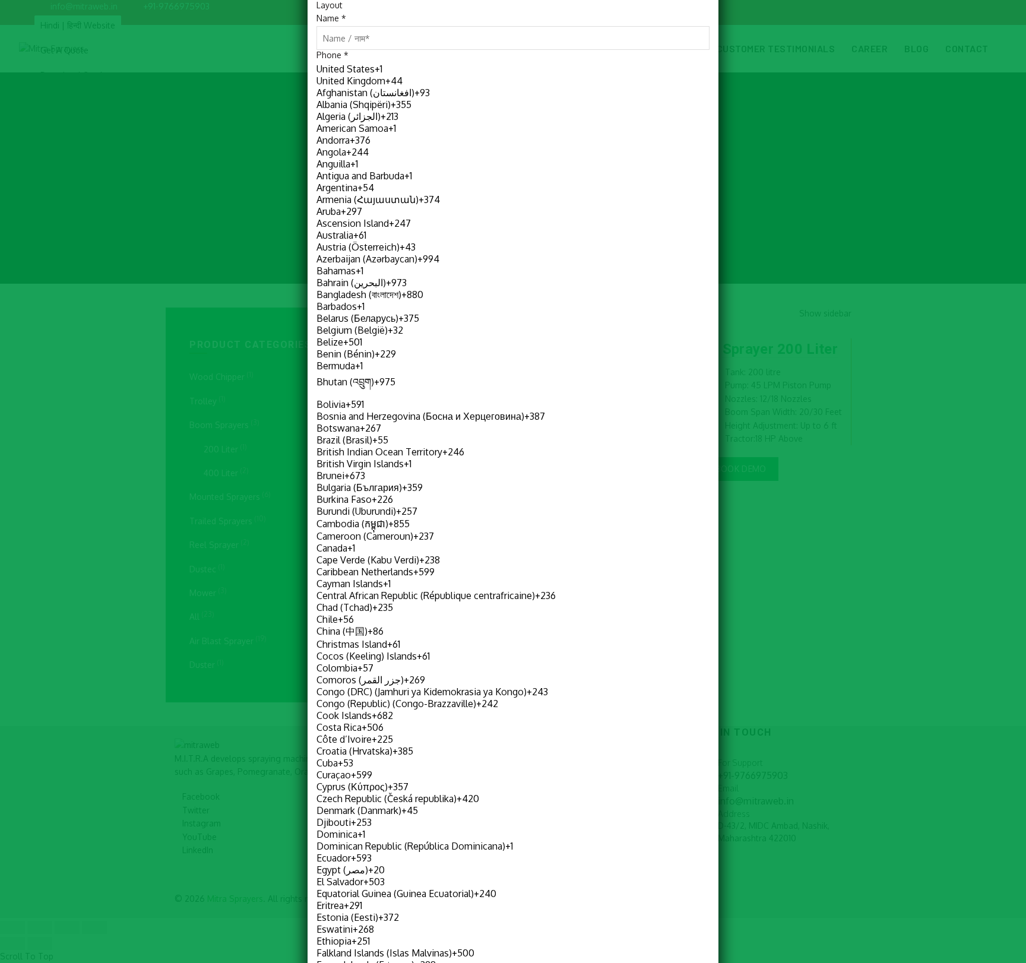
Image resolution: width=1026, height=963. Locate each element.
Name (331, 18)
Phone (332, 55)
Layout (329, 5)
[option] (512, 69)
